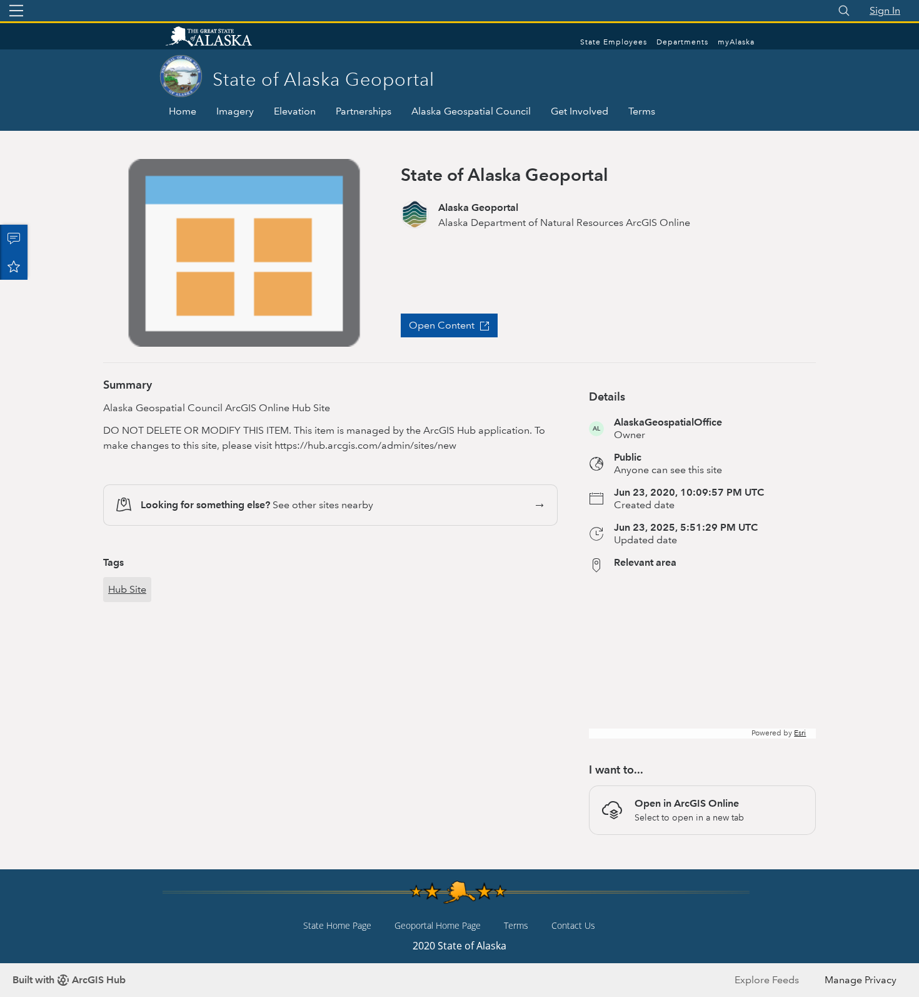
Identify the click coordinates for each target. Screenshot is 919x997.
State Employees (613, 42)
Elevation (295, 111)
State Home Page (337, 925)
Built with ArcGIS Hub (69, 980)
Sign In (885, 10)
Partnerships (363, 111)
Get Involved (579, 111)
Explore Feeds (767, 980)
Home (182, 111)
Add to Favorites (14, 266)
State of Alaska (222, 37)
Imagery (235, 111)
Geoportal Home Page (437, 925)
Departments (682, 42)
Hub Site (127, 589)
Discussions (14, 238)
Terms (641, 111)
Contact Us (573, 925)
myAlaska (736, 42)
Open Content (442, 325)
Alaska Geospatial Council (471, 111)
